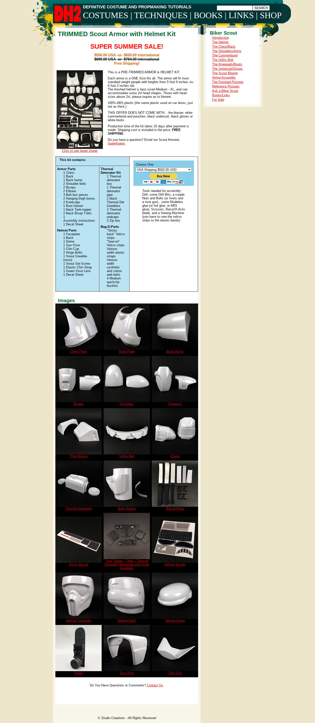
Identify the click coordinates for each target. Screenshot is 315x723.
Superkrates (116, 143)
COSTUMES (105, 15)
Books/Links (221, 95)
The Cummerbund (224, 55)
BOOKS (208, 15)
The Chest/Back (223, 46)
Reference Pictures (225, 86)
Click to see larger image (79, 151)
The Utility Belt (222, 60)
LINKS (241, 15)
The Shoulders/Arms (226, 51)
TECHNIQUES (161, 15)
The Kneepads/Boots (227, 64)
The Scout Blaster (225, 73)
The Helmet (220, 42)
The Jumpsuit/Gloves (227, 69)
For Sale (218, 99)
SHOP (271, 15)
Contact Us (155, 685)
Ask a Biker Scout (225, 91)
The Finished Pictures (227, 82)
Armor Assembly (224, 77)
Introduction (220, 38)
